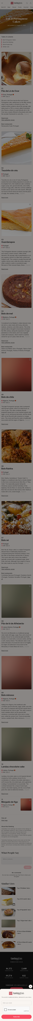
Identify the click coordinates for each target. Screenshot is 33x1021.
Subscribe (16, 1016)
